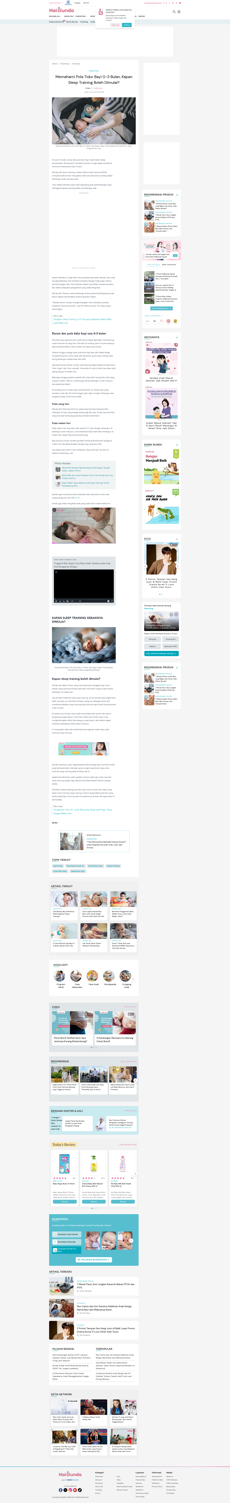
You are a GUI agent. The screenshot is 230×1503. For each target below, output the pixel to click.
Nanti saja (115, 25)
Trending (84, 22)
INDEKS (142, 16)
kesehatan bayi (96, 866)
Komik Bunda (72, 22)
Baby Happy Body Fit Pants (64, 1184)
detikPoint (139, 1490)
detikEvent (139, 1486)
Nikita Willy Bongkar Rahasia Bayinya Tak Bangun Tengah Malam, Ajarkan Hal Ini (86, 469)
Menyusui (98, 1480)
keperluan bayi (78, 871)
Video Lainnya (130, 1007)
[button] (133, 979)
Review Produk (122, 1490)
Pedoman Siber (157, 1480)
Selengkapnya (131, 1110)
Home (54, 63)
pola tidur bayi (60, 871)
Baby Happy (58, 1181)
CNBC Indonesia (172, 1483)
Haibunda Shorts (56, 22)
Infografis (120, 1483)
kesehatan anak (74, 866)
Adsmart (139, 1483)
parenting (57, 866)
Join (175, 256)
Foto (118, 1476)
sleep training (113, 866)
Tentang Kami (157, 1476)
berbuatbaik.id (141, 1476)
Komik (97, 1493)
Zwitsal (85, 1181)
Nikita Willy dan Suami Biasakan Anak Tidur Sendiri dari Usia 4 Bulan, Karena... (87, 477)
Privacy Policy (157, 1486)
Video (93, 22)
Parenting (64, 63)
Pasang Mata (140, 1480)
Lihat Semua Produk (128, 1144)
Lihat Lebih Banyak (129, 1061)
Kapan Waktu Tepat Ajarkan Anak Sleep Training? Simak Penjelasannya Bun (85, 484)
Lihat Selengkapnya (159, 308)
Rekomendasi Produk (124, 1486)
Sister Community (169, 264)
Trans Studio (140, 1496)
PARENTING (80, 16)
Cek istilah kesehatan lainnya (160, 653)
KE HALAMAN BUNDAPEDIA (92, 1260)
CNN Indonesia (171, 1480)
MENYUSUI (69, 16)
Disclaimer (156, 1483)
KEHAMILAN (54, 16)
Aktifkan (127, 25)
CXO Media (170, 1493)
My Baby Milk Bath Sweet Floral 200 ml (121, 1185)
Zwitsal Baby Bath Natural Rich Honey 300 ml (92, 1185)
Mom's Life (99, 1486)
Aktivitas (76, 63)
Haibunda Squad (153, 264)
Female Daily (171, 1490)
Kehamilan (99, 1476)
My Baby (114, 1181)
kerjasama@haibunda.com (153, 3)
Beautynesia (170, 1486)
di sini (77, 497)
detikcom (169, 1476)
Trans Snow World (142, 1493)
